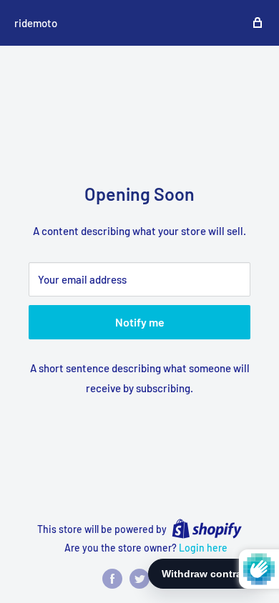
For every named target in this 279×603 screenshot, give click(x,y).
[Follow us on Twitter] (139, 579)
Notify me (140, 322)
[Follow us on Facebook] (112, 579)
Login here (203, 548)
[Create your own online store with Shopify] (207, 529)
